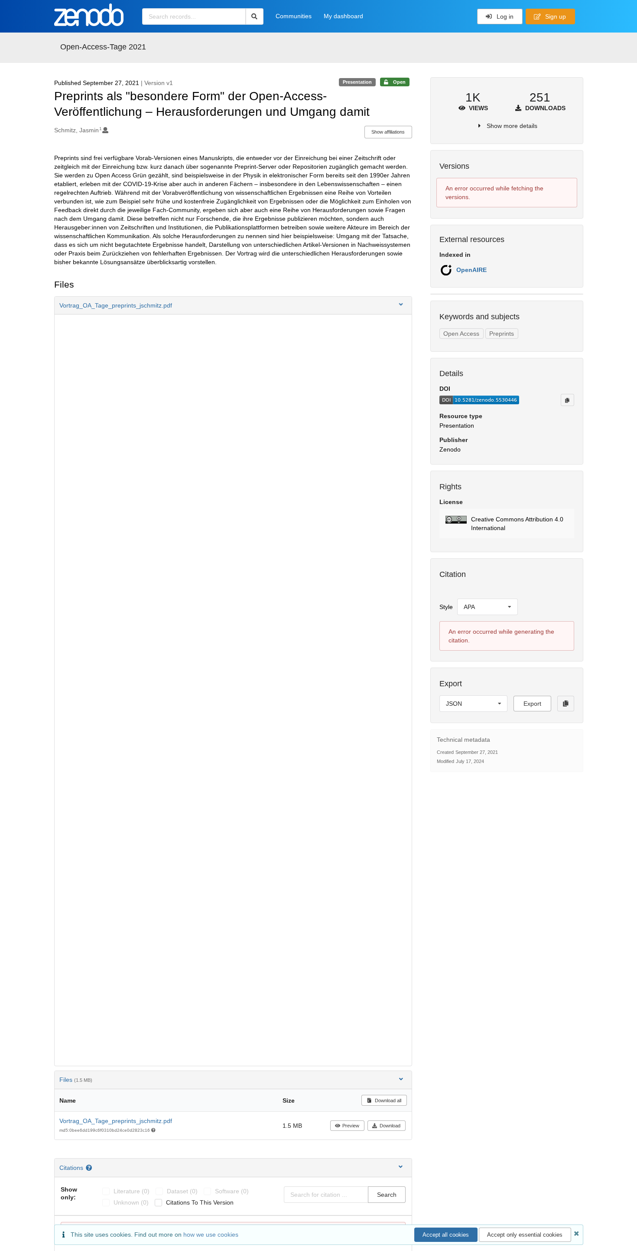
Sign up (554, 16)
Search (386, 1194)
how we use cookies (210, 1234)
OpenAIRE (471, 269)
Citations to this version (200, 1202)
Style (446, 606)
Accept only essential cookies (524, 1234)
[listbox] (487, 607)
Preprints (501, 333)
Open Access (461, 333)
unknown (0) (131, 1202)
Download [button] (390, 1125)
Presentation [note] (357, 82)
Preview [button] (350, 1125)
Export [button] (532, 703)
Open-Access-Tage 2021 (103, 47)
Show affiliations (388, 131)
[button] (233, 305)
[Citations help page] (89, 1167)
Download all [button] (387, 1100)
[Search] (254, 16)
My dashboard (343, 16)
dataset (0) (182, 1191)
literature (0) (132, 1191)
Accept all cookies (445, 1234)
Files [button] (75, 1079)
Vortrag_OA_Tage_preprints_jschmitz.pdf (115, 1120)
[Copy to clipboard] (567, 400)
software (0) (232, 1191)
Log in (504, 16)
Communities (294, 16)
